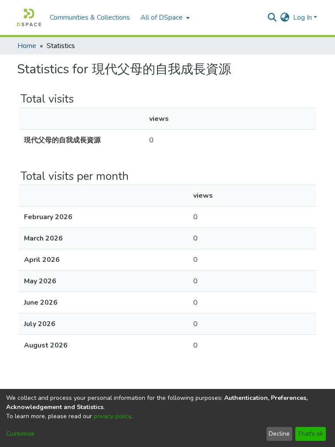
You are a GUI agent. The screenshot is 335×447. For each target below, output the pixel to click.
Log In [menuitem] (302, 17)
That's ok (310, 434)
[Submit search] (272, 17)
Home (26, 46)
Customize (20, 434)
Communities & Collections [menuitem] (90, 17)
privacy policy (112, 416)
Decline (279, 434)
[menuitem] (164, 17)
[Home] (29, 17)
